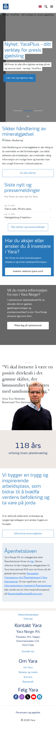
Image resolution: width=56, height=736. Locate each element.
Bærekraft (28, 682)
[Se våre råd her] (28, 170)
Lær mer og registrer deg (19, 78)
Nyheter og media (28, 672)
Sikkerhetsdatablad (28, 615)
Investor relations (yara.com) (28, 271)
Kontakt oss (28, 651)
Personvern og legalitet (28, 713)
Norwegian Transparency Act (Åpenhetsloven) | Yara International (25, 578)
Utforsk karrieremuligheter (28, 534)
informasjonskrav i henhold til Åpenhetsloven (28, 586)
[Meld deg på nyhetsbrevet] (28, 323)
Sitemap (28, 619)
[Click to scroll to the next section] (28, 117)
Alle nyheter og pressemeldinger (28, 227)
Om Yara (28, 667)
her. (32, 561)
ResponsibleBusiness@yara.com (24, 594)
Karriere (28, 677)
